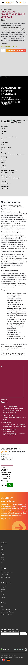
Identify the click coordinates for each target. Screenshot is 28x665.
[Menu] (3, 2)
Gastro (3, 554)
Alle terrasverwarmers (7, 572)
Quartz (3, 560)
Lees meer (4, 43)
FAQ (2, 607)
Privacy (16, 657)
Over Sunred (4, 574)
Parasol (3, 597)
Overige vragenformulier (7, 612)
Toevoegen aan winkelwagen (16, 50)
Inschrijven (23, 634)
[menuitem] (25, 2)
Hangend (3, 587)
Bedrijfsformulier (5, 577)
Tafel (2, 594)
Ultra (2, 549)
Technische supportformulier (8, 609)
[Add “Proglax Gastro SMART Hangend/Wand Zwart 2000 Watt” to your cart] (10, 485)
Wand (2, 592)
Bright (2, 552)
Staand (3, 589)
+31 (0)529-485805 (6, 614)
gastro (4, 451)
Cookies (21, 657)
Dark (2, 547)
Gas (2, 562)
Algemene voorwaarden (7, 657)
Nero (2, 557)
